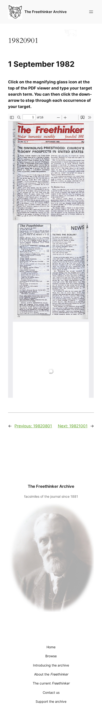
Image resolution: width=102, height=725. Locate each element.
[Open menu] (91, 12)
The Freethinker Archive (45, 12)
